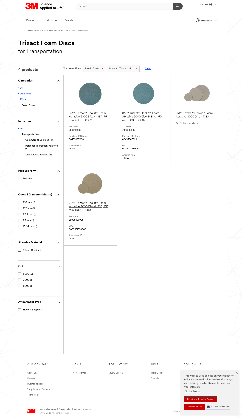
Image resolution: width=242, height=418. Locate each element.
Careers (31, 378)
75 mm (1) (28, 220)
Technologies (34, 395)
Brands (68, 20)
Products (32, 20)
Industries (51, 20)
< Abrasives (24, 93)
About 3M (32, 373)
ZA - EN (204, 5)
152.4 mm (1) (30, 226)
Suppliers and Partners (38, 389)
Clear (148, 68)
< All (20, 88)
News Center (79, 373)
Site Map (155, 378)
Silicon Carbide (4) (33, 250)
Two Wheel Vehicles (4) (38, 154)
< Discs (22, 99)
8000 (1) (27, 286)
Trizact (92, 69)
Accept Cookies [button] (194, 407)
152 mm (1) (29, 208)
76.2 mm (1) (29, 214)
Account (206, 20)
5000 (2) (28, 274)
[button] (218, 407)
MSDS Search (116, 373)
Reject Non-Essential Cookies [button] (200, 399)
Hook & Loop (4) (32, 309)
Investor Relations (36, 384)
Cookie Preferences (82, 409)
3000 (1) (27, 280)
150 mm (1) (29, 202)
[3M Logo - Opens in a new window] (45, 6)
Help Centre (157, 373)
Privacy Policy (64, 409)
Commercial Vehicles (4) (39, 140)
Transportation (121, 69)
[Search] (178, 6)
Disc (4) (27, 178)
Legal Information (48, 409)
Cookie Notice (193, 391)
